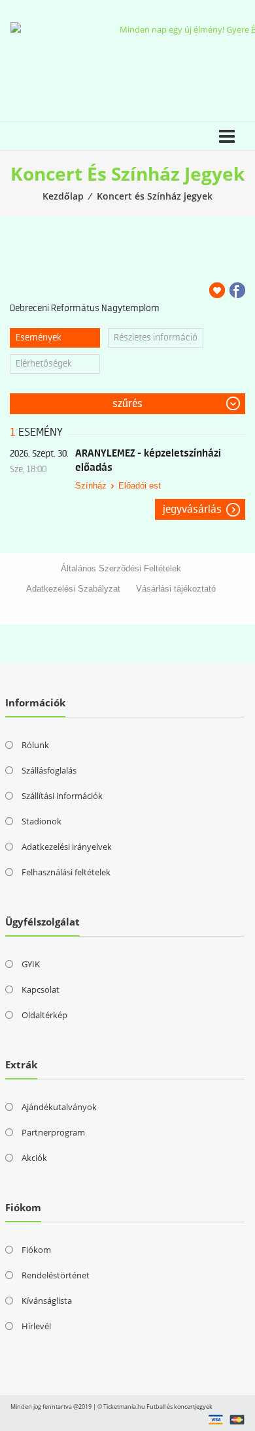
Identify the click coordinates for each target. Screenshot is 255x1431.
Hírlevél (36, 1326)
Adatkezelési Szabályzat (73, 589)
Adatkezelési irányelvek (67, 846)
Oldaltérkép (44, 1015)
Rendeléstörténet (56, 1275)
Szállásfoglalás (49, 770)
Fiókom (36, 1250)
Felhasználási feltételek (66, 872)
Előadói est (139, 485)
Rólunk (35, 745)
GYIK (31, 964)
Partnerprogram (53, 1132)
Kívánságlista (47, 1300)
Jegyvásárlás (192, 509)
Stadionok (41, 821)
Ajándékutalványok (59, 1107)
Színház (91, 485)
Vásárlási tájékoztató (176, 589)
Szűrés (127, 404)
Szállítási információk (62, 796)
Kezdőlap (63, 196)
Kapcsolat (41, 989)
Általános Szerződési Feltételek (121, 568)
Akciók (34, 1158)
